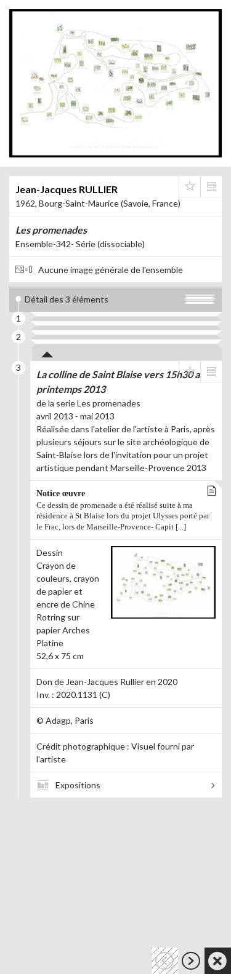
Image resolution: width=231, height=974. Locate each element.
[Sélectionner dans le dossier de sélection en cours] (189, 186)
